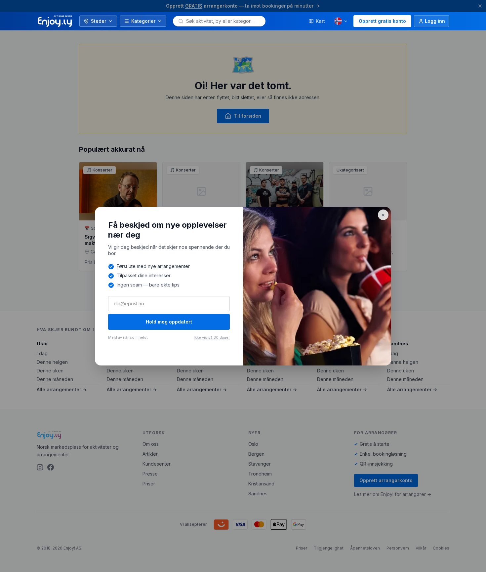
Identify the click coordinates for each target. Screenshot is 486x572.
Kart (320, 21)
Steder (98, 21)
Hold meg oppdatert (169, 321)
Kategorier (143, 21)
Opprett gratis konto (382, 21)
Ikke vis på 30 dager (212, 337)
